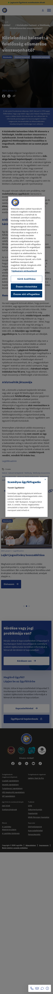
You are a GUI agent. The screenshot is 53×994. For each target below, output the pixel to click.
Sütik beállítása (26, 278)
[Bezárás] (45, 479)
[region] (26, 248)
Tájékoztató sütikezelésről (24, 271)
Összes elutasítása (26, 286)
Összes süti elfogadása (26, 294)
